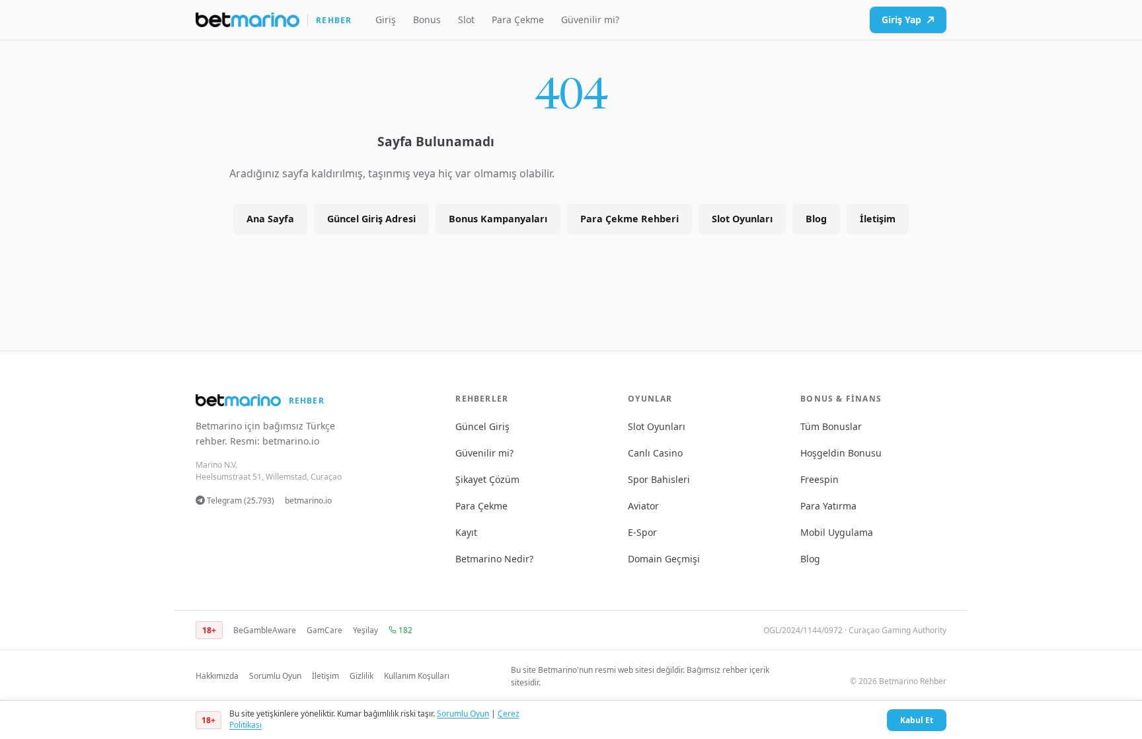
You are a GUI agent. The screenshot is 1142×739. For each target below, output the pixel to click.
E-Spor (642, 532)
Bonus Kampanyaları (498, 218)
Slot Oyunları (742, 218)
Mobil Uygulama (836, 532)
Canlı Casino (655, 453)
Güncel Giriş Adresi (371, 218)
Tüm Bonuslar (831, 426)
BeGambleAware (264, 630)
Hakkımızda (217, 675)
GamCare (324, 630)
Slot (466, 19)
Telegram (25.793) (239, 500)
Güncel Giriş (482, 426)
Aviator (643, 506)
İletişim (877, 218)
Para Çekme (518, 19)
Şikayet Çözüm (487, 479)
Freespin (819, 479)
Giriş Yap (901, 19)
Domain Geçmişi (664, 558)
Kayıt (466, 532)
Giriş (385, 19)
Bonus (427, 19)
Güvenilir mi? (590, 19)
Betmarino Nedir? (494, 558)
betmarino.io (290, 441)
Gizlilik (361, 675)
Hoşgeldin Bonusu (841, 453)
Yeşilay (365, 630)
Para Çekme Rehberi (629, 218)
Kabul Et (916, 720)
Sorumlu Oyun (275, 675)
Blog (816, 218)
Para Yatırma (828, 506)
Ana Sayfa (270, 218)
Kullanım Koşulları (416, 675)
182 (404, 630)
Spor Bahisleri (659, 479)
